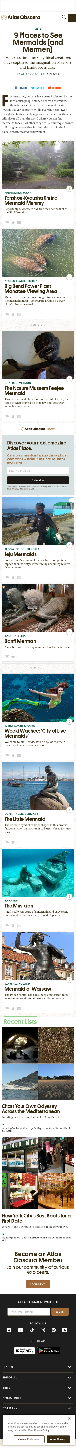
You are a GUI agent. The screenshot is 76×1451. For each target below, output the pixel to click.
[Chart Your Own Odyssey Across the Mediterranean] (38, 1080)
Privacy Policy (13, 489)
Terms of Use (28, 489)
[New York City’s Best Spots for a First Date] (38, 1190)
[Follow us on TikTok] (32, 1331)
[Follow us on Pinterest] (54, 1330)
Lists (38, 29)
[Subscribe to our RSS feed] (64, 1330)
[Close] (69, 1418)
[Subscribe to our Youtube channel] (20, 1330)
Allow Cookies (58, 1439)
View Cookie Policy (38, 1430)
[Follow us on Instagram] (43, 1330)
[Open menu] (72, 17)
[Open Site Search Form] (64, 17)
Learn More (38, 1284)
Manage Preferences (29, 1439)
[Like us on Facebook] (9, 1330)
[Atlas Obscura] (21, 18)
